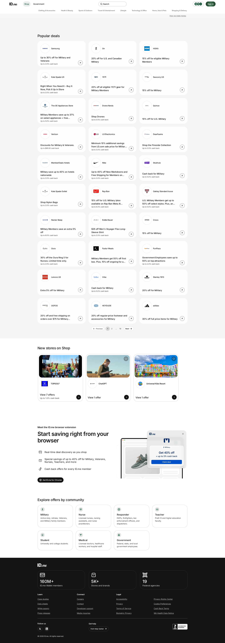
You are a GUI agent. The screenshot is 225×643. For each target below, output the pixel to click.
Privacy (119, 604)
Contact (80, 604)
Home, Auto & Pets (159, 10)
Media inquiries (83, 613)
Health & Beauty (67, 10)
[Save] (78, 358)
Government (38, 4)
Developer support (85, 608)
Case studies (43, 599)
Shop (26, 4)
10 (120, 329)
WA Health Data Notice (164, 613)
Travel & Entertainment (106, 10)
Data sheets (43, 604)
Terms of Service (123, 608)
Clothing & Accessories (46, 10)
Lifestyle (123, 10)
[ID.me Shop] (14, 4)
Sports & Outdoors (85, 10)
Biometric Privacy (124, 613)
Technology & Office (139, 10)
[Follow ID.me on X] (40, 628)
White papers (43, 608)
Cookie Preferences (162, 604)
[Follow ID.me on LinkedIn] (46, 628)
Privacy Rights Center (163, 599)
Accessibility (121, 599)
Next (127, 329)
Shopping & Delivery (179, 10)
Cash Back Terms (161, 608)
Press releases (44, 613)
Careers (80, 599)
